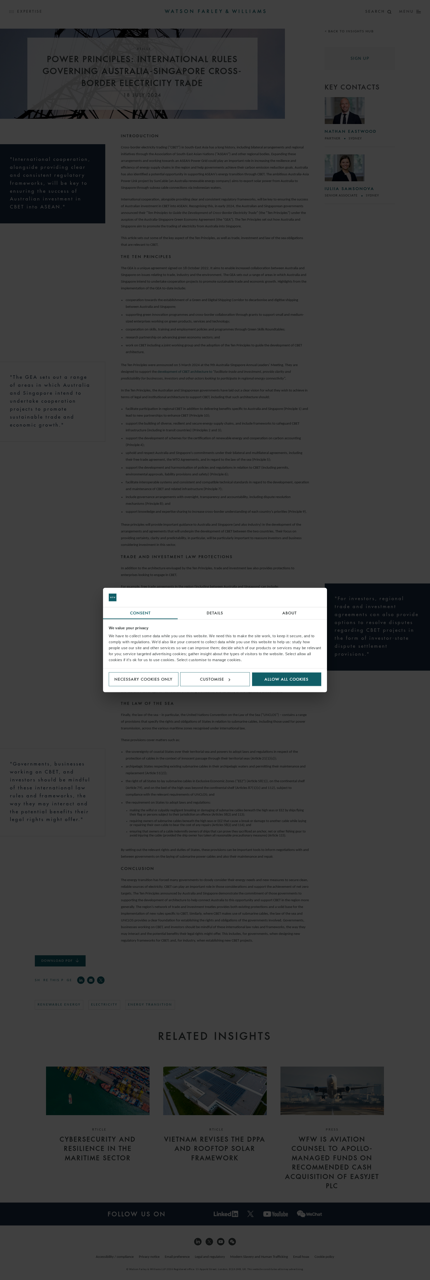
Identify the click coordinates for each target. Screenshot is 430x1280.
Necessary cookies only (143, 679)
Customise (212, 679)
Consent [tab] (140, 612)
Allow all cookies (287, 679)
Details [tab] (215, 612)
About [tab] (289, 612)
